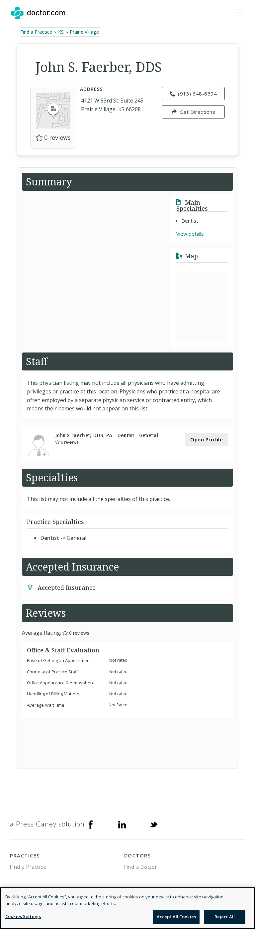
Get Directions (197, 112)
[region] (127, 908)
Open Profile (206, 439)
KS (61, 32)
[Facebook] (91, 824)
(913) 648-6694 (197, 93)
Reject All (224, 917)
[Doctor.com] (38, 13)
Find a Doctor (140, 866)
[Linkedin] (122, 824)
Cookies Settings (23, 916)
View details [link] (190, 233)
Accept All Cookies (176, 917)
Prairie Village (84, 32)
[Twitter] (154, 824)
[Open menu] (238, 13)
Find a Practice (36, 32)
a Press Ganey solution (47, 823)
